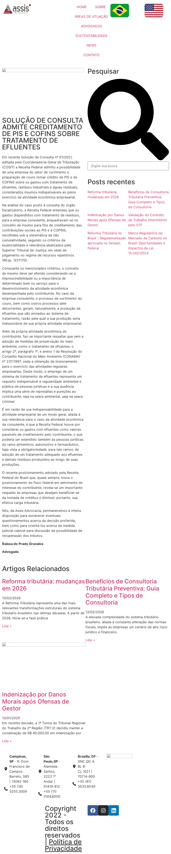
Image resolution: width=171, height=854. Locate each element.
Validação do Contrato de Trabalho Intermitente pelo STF (147, 220)
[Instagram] (103, 810)
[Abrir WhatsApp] (160, 843)
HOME (82, 7)
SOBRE (100, 7)
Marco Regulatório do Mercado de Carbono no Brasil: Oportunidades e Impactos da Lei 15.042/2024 (147, 243)
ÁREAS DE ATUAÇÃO (91, 16)
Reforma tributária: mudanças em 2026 (43, 585)
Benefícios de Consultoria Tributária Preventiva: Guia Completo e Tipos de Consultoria (122, 592)
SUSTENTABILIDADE (91, 36)
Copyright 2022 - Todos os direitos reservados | (63, 828)
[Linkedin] (113, 810)
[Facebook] (93, 810)
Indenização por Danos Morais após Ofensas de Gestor (107, 220)
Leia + (7, 626)
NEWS (91, 45)
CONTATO (91, 55)
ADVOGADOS (91, 26)
